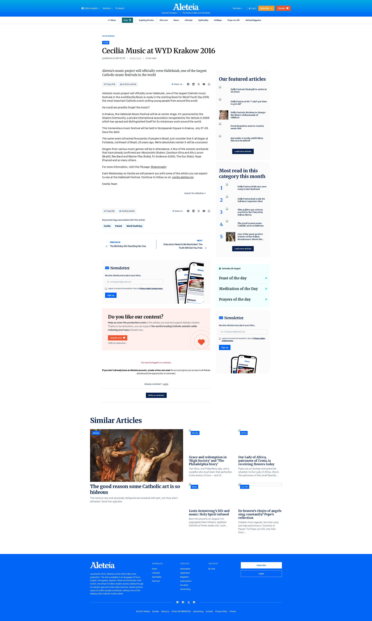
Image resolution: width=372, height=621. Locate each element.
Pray (126, 20)
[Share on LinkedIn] (193, 84)
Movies (195, 433)
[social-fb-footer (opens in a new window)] (183, 602)
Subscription (186, 581)
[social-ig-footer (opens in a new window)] (194, 602)
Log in (253, 8)
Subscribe (264, 8)
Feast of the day (233, 278)
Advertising (185, 589)
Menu (113, 20)
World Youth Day (134, 226)
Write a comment (156, 395)
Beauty (96, 433)
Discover (164, 20)
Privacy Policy (221, 611)
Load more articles (243, 151)
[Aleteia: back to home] (186, 6)
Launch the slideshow (194, 193)
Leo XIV (244, 486)
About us (165, 611)
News (176, 20)
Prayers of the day (235, 299)
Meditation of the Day (238, 289)
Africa (243, 433)
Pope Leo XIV (234, 20)
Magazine (184, 577)
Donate (281, 8)
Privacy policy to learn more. (151, 288)
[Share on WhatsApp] (209, 84)
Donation (184, 585)
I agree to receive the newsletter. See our (135, 288)
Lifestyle (189, 20)
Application (185, 573)
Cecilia (107, 226)
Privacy (233, 611)
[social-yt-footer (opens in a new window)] (177, 602)
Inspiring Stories (146, 20)
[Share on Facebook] (188, 84)
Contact (209, 611)
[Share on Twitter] (198, 84)
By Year (211, 568)
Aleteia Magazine (253, 20)
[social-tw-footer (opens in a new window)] (188, 602)
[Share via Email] (204, 84)
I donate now (116, 337)
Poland (118, 226)
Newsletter (185, 568)
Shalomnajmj (158, 167)
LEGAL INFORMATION (181, 611)
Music (194, 486)
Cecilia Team (135, 58)
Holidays (218, 20)
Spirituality (203, 20)
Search (121, 8)
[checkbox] (106, 289)
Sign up (110, 295)
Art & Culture (108, 35)
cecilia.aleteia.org (183, 177)
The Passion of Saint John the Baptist (196, 13)
